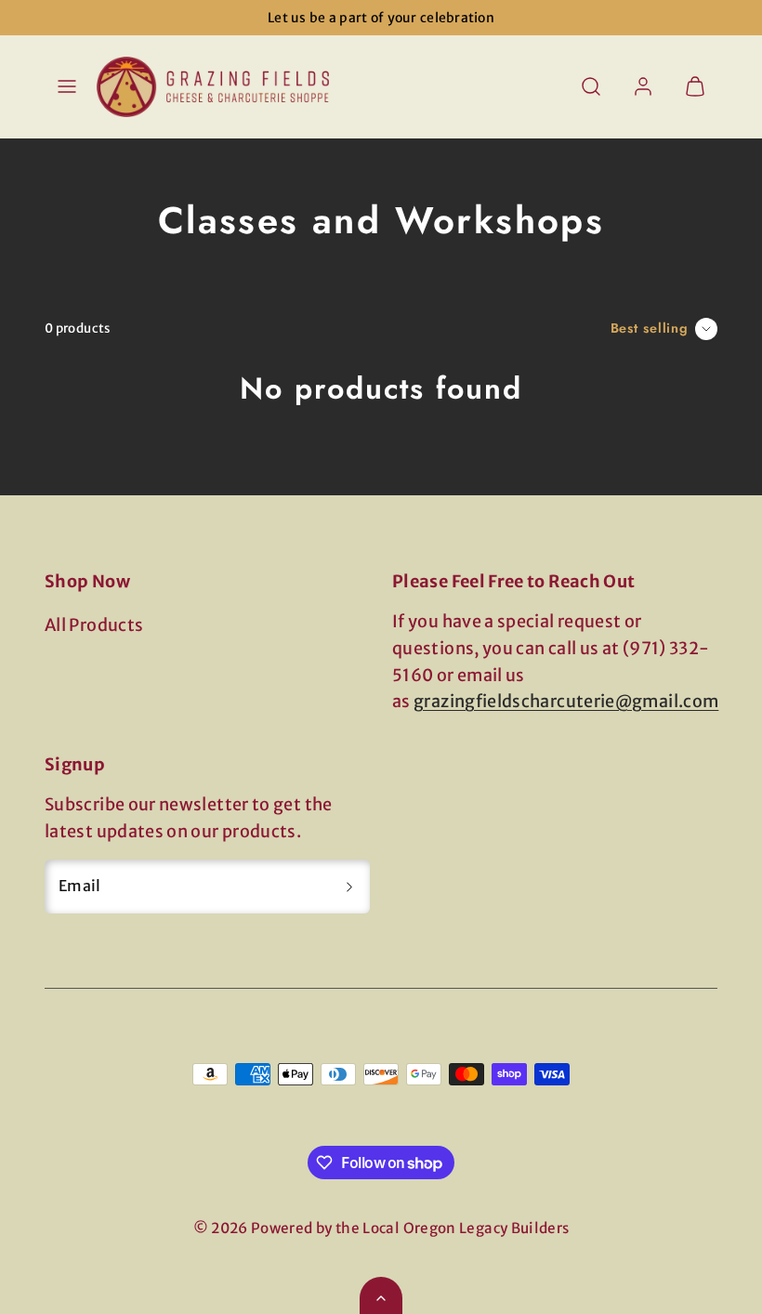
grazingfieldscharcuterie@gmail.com (566, 701)
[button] (67, 86)
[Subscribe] (349, 886)
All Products (94, 625)
